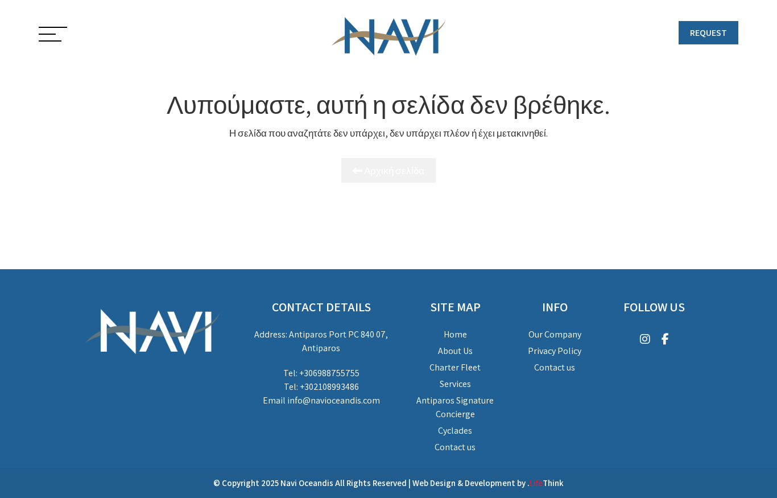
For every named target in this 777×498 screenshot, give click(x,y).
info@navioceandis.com (333, 400)
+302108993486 (329, 387)
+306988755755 (329, 373)
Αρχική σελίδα (393, 170)
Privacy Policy (554, 351)
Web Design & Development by (488, 483)
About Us (455, 351)
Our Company (554, 334)
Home (455, 334)
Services (455, 384)
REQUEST (708, 33)
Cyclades (455, 431)
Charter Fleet (455, 367)
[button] (53, 35)
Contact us (455, 447)
